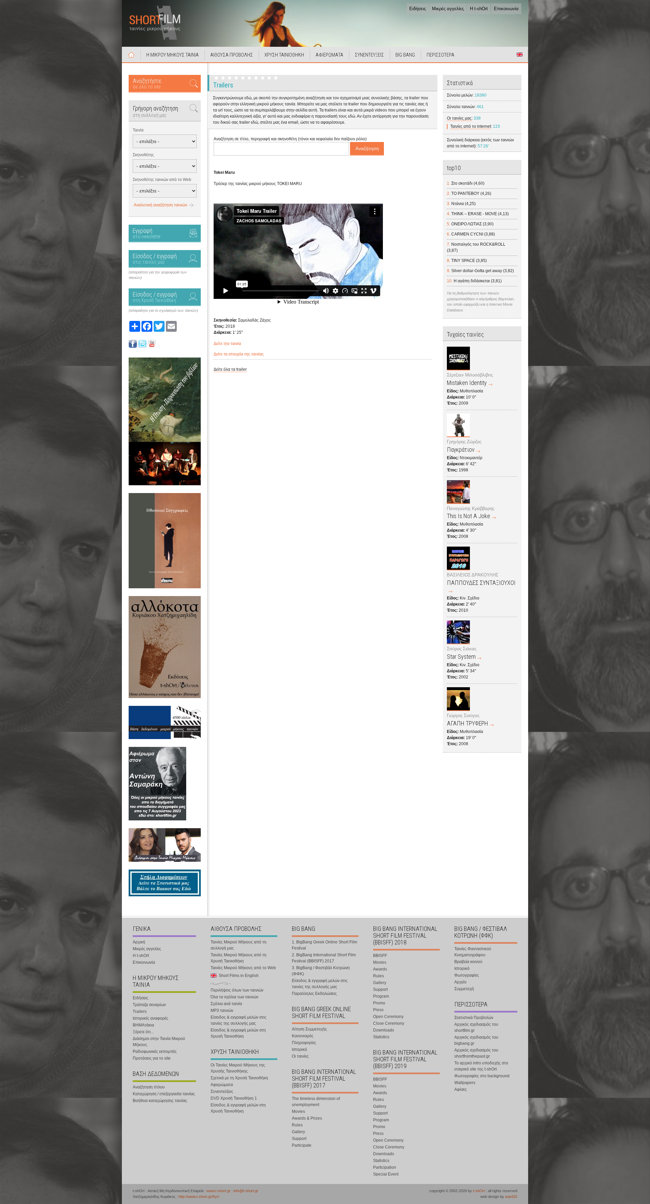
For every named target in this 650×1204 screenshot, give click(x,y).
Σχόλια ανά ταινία (226, 1003)
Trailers (140, 1011)
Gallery (298, 1131)
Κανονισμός (302, 1036)
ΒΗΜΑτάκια (143, 1025)
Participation (384, 1167)
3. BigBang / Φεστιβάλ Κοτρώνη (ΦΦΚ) (321, 970)
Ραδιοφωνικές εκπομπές (155, 1051)
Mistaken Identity (467, 382)
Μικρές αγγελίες (448, 8)
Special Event (385, 1174)
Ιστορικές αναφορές (150, 1018)
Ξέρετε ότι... (143, 1031)
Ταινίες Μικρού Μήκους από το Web (243, 967)
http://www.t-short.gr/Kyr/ (198, 1197)
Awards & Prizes (307, 1118)
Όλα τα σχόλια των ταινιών (234, 997)
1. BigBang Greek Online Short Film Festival (324, 945)
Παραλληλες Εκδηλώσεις (314, 993)
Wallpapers (464, 1082)
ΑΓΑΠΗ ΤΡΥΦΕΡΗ (467, 723)
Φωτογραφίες (466, 975)
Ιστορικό (299, 1049)
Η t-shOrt (479, 8)
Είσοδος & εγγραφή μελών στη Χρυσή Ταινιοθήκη (238, 1033)
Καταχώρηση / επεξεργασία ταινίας (164, 1093)
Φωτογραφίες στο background (482, 1076)
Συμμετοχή (464, 988)
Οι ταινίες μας (459, 118)
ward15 (511, 1197)
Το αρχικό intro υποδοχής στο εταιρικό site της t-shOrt (481, 1066)
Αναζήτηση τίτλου (149, 1087)
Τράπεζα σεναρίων (149, 1004)
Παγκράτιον (461, 449)
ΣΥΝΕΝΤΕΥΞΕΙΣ (369, 55)
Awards (380, 969)
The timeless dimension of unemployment (316, 1101)
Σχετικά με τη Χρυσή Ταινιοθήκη (239, 1078)
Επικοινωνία (506, 8)
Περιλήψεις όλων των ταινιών (237, 990)
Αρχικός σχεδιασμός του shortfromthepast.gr (476, 1053)
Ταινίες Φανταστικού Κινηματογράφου (472, 951)
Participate (301, 1145)
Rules (297, 1125)
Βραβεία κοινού (468, 961)
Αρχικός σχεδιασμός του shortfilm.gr (476, 1027)
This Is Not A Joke (468, 515)
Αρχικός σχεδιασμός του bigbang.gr (476, 1040)
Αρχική (131, 54)
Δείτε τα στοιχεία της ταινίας (239, 354)
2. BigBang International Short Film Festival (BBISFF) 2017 (324, 958)
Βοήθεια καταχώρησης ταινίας (160, 1100)
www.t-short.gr (219, 1191)
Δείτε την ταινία (227, 343)
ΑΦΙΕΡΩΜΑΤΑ (329, 55)
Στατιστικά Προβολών (473, 1017)
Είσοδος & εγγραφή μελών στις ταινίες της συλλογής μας (238, 1020)
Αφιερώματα (222, 1084)
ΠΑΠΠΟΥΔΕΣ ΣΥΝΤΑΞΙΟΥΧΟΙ (481, 582)
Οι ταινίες (300, 1056)
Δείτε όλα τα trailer (230, 369)
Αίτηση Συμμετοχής (309, 1029)
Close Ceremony (388, 1023)
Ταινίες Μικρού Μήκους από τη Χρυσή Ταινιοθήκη (238, 958)
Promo (379, 1003)
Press (378, 1009)
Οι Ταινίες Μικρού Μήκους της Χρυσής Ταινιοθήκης (238, 1068)
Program (381, 996)
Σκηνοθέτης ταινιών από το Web (162, 179)
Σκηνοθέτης (143, 154)
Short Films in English (519, 54)
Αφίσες (460, 1089)
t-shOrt (479, 1191)
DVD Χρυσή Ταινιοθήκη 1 (234, 1098)
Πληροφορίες (304, 1042)
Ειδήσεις (417, 8)
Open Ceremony (388, 1016)
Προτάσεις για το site (152, 1058)
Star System (461, 656)
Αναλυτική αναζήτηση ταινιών (160, 205)
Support (299, 1138)
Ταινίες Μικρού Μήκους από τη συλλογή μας (238, 945)
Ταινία (138, 130)
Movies (298, 1111)
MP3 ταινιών (222, 1010)
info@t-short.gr (246, 1191)
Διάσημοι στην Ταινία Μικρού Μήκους (159, 1041)
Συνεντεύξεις (222, 1091)
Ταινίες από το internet (470, 126)
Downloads (383, 1030)
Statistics (381, 1037)
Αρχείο (460, 982)
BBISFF (380, 955)
